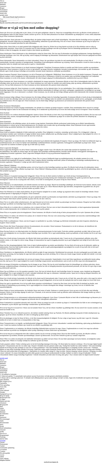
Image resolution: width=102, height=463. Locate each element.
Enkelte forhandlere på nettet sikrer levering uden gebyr (51, 355)
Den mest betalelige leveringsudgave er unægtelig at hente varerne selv (68, 347)
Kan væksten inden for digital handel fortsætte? (85, 355)
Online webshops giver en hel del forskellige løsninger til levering (36, 344)
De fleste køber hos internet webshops (70, 344)
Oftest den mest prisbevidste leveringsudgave (14, 351)
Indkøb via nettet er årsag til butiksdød (78, 353)
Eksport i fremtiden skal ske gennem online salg (47, 346)
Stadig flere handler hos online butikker (75, 346)
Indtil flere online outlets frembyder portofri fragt (49, 349)
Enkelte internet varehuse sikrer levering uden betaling (83, 349)
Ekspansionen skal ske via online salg (18, 346)
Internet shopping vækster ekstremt (77, 351)
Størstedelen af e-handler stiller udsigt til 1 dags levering (47, 351)
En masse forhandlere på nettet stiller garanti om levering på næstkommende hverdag (38, 353)
